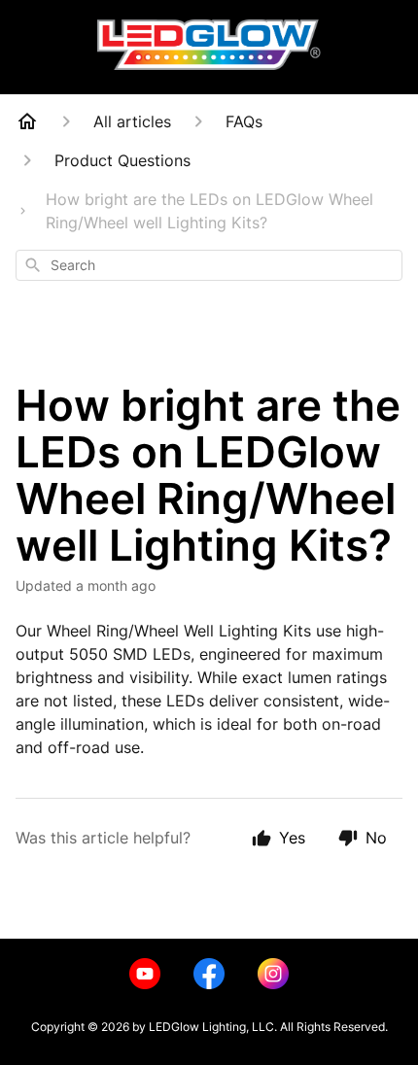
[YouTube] (144, 973)
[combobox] (209, 265)
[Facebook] (209, 973)
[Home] (27, 121)
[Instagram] (273, 973)
